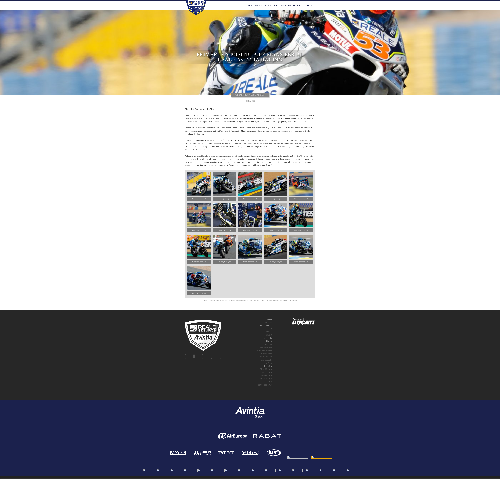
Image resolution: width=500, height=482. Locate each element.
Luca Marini (267, 344)
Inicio (249, 6)
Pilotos (296, 6)
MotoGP (258, 6)
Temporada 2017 (265, 385)
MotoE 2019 (266, 375)
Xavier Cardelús (265, 357)
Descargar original (199, 199)
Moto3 (269, 335)
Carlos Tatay (266, 353)
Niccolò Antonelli (264, 350)
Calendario (285, 6)
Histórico (307, 6)
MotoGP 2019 (266, 369)
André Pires (267, 363)
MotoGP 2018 (266, 378)
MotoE (269, 332)
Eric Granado (266, 360)
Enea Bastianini (265, 347)
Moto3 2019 (267, 372)
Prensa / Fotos (270, 6)
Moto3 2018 (267, 382)
